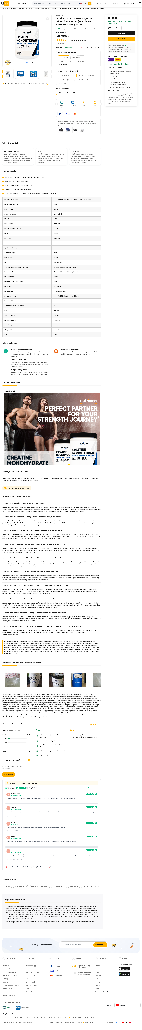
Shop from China (76, 1017)
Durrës (97, 969)
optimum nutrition (59, 887)
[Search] (89, 3)
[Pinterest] (130, 1023)
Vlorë (97, 972)
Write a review (8, 774)
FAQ (27, 979)
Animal (33, 887)
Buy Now (72, 125)
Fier (96, 979)
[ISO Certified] (21, 1008)
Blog (27, 989)
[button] (101, 3)
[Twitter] (127, 1023)
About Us (5, 966)
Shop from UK (19, 1017)
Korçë (97, 985)
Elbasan (98, 982)
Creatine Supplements (64, 8)
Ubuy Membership (8, 995)
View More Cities (101, 992)
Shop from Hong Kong (48, 1017)
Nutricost (59, 16)
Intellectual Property (9, 975)
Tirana (97, 966)
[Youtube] (123, 1023)
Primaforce (44, 887)
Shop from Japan (32, 1017)
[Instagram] (119, 1023)
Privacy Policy (69, 1023)
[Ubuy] (5, 3)
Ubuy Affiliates (31, 992)
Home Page (6, 8)
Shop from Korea (62, 1017)
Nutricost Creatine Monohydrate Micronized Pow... (89, 8)
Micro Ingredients (21, 887)
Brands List (29, 969)
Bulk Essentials (87, 887)
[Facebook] (116, 1023)
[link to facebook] (27, 63)
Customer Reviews (32, 972)
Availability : (60, 47)
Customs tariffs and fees (11, 985)
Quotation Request (9, 972)
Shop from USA (7, 1017)
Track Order (6, 982)
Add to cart (121, 33)
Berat (97, 989)
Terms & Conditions (55, 1023)
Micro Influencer (8, 992)
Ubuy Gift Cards (31, 985)
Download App (31, 966)
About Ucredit (31, 982)
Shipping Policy (7, 989)
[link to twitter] (32, 63)
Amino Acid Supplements (48, 8)
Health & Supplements (32, 8)
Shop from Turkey (90, 1017)
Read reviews (92, 788)
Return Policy (30, 975)
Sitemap (5, 979)
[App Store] (124, 969)
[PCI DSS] (6, 1008)
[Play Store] (124, 974)
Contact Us (6, 969)
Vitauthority (74, 887)
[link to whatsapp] (21, 63)
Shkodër (98, 975)
